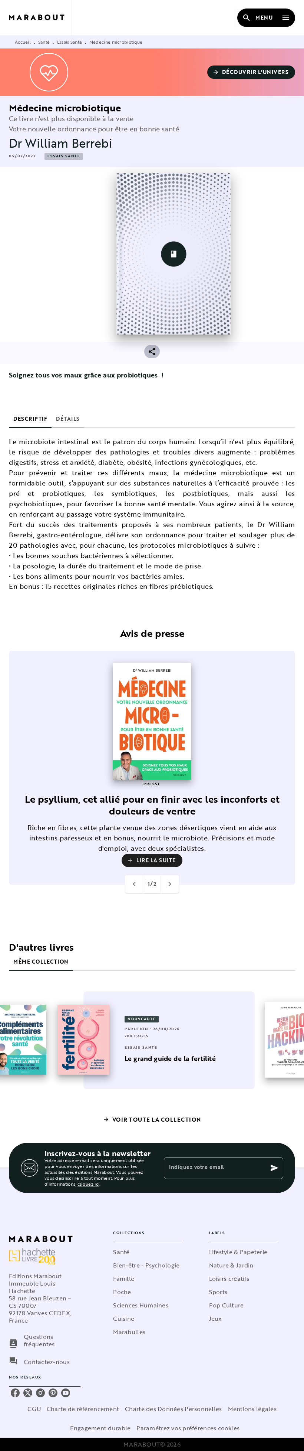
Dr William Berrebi (60, 143)
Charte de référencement (83, 1408)
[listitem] (15, 1393)
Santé (44, 41)
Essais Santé (69, 41)
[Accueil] (40, 17)
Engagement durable (100, 1428)
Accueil (23, 41)
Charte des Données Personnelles (173, 1408)
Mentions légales (252, 1408)
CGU (34, 1408)
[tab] (30, 419)
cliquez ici (88, 1183)
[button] (251, 72)
